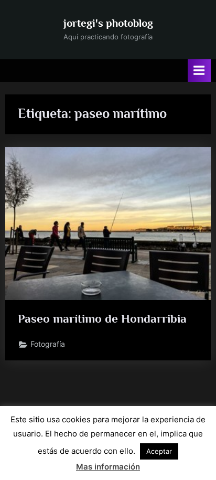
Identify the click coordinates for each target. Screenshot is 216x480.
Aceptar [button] (159, 451)
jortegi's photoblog (108, 23)
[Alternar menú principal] (199, 70)
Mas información (108, 467)
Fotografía (47, 344)
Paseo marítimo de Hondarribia (102, 318)
